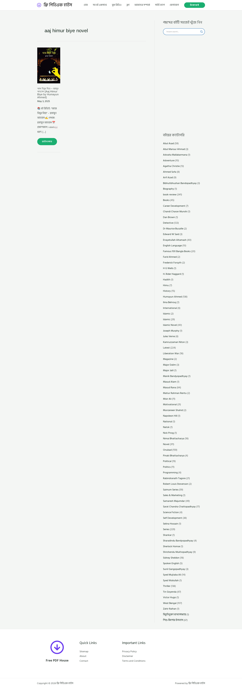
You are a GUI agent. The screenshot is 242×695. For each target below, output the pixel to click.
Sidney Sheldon (171, 558)
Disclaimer (127, 656)
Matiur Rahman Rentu (175, 393)
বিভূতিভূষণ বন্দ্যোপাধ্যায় (174, 614)
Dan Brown (169, 217)
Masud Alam (169, 382)
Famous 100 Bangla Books (176, 251)
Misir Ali (167, 399)
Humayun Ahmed (172, 297)
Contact (84, 661)
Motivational (170, 404)
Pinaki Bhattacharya (173, 456)
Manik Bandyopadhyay (175, 376)
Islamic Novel (170, 325)
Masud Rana (169, 387)
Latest (166, 348)
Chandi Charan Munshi (175, 211)
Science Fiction (171, 512)
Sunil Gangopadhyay (174, 569)
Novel (166, 444)
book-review (169, 195)
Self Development (172, 518)
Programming (170, 473)
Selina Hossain (170, 524)
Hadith (166, 280)
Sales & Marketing (172, 495)
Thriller (166, 586)
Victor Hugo (169, 597)
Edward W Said (171, 234)
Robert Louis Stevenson (175, 484)
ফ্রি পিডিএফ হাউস (58, 5)
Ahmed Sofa (169, 172)
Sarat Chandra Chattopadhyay (179, 507)
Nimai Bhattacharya (173, 438)
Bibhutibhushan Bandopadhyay (180, 183)
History (167, 291)
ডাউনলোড (48, 140)
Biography (168, 189)
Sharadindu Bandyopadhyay (178, 541)
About (83, 656)
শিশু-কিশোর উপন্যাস (173, 620)
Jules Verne (169, 336)
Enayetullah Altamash (174, 240)
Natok (166, 427)
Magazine (168, 359)
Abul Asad (168, 143)
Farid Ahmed (170, 257)
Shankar (167, 535)
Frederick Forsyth (172, 263)
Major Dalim (169, 365)
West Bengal (169, 603)
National (167, 422)
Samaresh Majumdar (174, 501)
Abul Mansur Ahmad (174, 149)
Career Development (174, 206)
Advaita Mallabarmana (175, 155)
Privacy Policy (129, 651)
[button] (194, 5)
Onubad (167, 450)
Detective (168, 223)
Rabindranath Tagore (174, 478)
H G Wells (168, 268)
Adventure (168, 160)
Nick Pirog (168, 433)
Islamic (166, 314)
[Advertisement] (184, 84)
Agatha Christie (171, 166)
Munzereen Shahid (173, 410)
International (170, 308)
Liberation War (171, 353)
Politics (167, 467)
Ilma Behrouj (169, 302)
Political (167, 461)
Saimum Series (170, 490)
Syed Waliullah (171, 580)
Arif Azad (168, 177)
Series (166, 529)
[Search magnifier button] (201, 32)
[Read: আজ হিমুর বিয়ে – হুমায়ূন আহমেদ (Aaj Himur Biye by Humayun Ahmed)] (48, 65)
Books (166, 200)
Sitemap (84, 651)
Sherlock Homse (171, 546)
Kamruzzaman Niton (174, 342)
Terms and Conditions (133, 661)
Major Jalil (168, 370)
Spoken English (171, 563)
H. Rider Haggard (172, 274)
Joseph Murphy (171, 331)
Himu (166, 285)
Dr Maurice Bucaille (173, 229)
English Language (172, 246)
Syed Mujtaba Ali (172, 575)
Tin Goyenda (169, 592)
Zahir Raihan (169, 609)
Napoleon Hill (170, 416)
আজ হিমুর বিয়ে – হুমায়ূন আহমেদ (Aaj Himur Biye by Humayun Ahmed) (48, 93)
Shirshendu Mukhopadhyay (177, 552)
